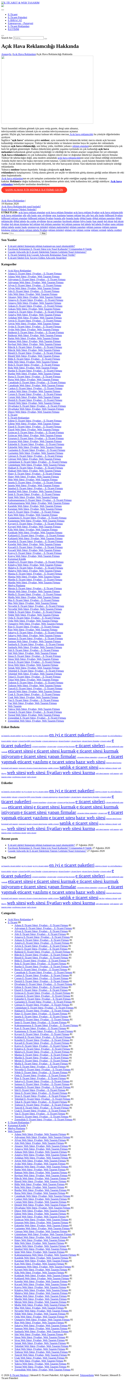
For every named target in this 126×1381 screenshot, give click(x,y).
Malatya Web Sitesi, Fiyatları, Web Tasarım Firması (34, 570)
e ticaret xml (102, 757)
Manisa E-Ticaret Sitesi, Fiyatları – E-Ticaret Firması (35, 573)
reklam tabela (18, 230)
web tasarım (114, 773)
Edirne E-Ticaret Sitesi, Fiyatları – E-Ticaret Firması (35, 420)
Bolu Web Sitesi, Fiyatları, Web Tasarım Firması (33, 367)
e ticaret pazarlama (39, 746)
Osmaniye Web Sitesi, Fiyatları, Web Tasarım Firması (35, 623)
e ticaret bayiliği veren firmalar (30, 741)
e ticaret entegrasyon (50, 741)
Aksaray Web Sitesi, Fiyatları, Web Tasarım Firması (34, 297)
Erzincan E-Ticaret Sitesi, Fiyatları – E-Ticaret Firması (36, 432)
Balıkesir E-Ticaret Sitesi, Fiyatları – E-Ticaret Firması (36, 332)
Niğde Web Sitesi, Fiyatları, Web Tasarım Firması (33, 615)
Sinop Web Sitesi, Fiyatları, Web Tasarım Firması (33, 659)
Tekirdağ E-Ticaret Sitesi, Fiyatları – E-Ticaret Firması (36, 670)
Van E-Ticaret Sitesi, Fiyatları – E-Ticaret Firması (33, 700)
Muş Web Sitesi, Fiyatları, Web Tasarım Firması (32, 603)
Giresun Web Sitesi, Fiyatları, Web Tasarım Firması (34, 459)
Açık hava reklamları (12, 178)
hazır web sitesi (90, 761)
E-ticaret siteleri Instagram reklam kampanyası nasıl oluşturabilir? (41, 246)
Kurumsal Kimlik (17, 559)
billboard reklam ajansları (14, 218)
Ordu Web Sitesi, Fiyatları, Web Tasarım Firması (33, 620)
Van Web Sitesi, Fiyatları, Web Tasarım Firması (32, 703)
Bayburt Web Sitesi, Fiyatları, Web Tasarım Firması (34, 344)
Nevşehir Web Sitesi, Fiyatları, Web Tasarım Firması (35, 609)
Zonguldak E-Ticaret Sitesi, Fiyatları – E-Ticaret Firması (37, 717)
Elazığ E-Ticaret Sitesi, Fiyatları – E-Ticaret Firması (34, 426)
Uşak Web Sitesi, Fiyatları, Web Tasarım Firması (33, 697)
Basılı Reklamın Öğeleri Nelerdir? (19, 209)
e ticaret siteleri (90, 745)
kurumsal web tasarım (9, 768)
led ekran (108, 221)
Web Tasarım (14, 706)
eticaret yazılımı (32, 761)
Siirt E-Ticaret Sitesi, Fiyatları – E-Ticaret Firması (33, 650)
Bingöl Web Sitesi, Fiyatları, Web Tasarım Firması (34, 356)
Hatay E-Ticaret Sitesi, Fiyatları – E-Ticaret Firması (34, 473)
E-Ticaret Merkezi (19, 1375)
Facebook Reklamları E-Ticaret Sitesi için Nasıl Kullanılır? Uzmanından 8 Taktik (50, 249)
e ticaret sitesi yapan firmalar (48, 756)
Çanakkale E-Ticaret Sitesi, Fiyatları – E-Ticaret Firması (37, 382)
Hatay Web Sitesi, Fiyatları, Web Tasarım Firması (33, 476)
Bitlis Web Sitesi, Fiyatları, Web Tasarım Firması (33, 361)
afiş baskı (32, 215)
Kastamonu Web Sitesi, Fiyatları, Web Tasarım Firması (36, 520)
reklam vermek (98, 230)
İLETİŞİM (13, 29)
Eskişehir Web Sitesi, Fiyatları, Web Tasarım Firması (35, 447)
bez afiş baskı (97, 215)
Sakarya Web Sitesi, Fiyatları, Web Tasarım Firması (34, 635)
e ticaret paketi (105, 741)
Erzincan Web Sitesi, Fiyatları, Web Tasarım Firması (35, 435)
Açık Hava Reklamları (13, 200)
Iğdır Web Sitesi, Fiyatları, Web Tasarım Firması (33, 479)
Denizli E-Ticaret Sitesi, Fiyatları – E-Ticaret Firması (35, 400)
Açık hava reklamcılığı (81, 134)
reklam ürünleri (56, 230)
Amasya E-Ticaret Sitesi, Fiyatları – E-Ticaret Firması (35, 300)
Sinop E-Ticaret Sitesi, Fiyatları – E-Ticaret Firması (34, 656)
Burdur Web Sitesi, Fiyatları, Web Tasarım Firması (34, 373)
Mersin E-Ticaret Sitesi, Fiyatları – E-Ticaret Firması (35, 588)
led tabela (86, 224)
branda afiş (59, 218)
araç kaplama (59, 215)
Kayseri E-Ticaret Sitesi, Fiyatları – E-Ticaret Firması (35, 523)
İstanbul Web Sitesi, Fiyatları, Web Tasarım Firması (34, 491)
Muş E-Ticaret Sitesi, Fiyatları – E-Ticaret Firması (33, 600)
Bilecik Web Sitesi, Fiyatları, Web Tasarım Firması (34, 350)
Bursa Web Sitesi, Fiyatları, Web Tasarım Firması (33, 379)
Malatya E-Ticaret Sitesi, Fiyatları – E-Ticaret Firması (35, 567)
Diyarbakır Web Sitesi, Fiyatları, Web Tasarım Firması (36, 409)
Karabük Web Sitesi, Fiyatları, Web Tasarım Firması (35, 506)
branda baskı (72, 218)
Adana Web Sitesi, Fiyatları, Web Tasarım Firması (34, 276)
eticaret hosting (64, 741)
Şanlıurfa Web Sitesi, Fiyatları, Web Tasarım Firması (35, 647)
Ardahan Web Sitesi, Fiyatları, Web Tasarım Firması (35, 317)
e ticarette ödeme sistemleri (87, 757)
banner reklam (73, 215)
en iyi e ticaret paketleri (71, 734)
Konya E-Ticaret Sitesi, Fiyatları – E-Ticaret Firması (35, 553)
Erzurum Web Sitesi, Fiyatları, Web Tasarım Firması (35, 441)
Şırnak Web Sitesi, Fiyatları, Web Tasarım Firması (33, 667)
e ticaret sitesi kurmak (55, 750)
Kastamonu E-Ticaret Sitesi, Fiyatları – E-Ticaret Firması (37, 517)
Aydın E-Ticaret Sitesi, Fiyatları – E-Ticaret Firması (34, 326)
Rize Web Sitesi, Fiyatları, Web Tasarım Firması (32, 629)
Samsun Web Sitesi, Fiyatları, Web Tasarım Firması (34, 641)
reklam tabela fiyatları (36, 230)
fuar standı (97, 221)
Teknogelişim (87, 1375)
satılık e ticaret (53, 768)
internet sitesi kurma (113, 763)
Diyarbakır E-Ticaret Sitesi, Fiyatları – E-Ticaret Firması (37, 406)
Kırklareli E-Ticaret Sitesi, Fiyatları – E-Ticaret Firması (36, 535)
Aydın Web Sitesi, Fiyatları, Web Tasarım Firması (33, 329)
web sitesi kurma (79, 772)
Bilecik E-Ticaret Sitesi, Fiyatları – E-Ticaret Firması (35, 347)
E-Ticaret (12, 14)
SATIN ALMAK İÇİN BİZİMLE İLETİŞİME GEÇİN (34, 189)
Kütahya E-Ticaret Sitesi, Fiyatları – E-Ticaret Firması (35, 562)
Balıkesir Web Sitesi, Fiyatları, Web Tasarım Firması (35, 335)
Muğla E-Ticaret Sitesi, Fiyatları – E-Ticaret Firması (34, 594)
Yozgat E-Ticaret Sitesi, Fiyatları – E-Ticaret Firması (35, 712)
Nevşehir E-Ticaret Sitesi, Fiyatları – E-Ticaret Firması (36, 606)
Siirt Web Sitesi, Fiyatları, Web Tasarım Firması (32, 653)
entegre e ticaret (101, 736)
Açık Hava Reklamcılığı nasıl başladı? (21, 206)
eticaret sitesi (20, 750)
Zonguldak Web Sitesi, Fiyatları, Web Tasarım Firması (36, 720)
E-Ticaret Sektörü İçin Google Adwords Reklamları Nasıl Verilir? (41, 255)
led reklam (35, 224)
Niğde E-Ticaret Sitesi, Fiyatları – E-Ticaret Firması (34, 612)
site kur (102, 768)
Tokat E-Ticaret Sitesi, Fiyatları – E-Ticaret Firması (34, 676)
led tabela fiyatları (101, 224)
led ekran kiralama (19, 224)
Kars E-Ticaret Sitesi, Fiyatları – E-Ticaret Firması (34, 512)
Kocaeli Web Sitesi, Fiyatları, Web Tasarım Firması (34, 550)
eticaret (14, 741)
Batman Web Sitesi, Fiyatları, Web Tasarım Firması (34, 341)
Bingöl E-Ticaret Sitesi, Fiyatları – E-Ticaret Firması (35, 353)
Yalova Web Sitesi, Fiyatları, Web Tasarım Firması (34, 709)
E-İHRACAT (15, 20)
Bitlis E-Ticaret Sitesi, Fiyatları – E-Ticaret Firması (34, 359)
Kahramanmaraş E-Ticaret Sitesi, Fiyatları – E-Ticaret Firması (40, 500)
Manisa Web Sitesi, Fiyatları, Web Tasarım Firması (34, 576)
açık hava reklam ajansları (32, 212)
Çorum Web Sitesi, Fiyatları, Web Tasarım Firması (34, 397)
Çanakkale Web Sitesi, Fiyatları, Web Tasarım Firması (36, 385)
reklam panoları (78, 227)
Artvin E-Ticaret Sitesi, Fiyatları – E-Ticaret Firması (34, 320)
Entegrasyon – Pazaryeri (20, 23)
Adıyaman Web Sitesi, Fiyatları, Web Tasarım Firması (35, 282)
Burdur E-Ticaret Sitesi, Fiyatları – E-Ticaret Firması (35, 370)
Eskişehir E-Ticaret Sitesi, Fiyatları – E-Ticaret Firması (36, 444)
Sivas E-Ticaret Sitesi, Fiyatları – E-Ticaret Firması (34, 662)
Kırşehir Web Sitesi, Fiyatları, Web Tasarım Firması (34, 544)
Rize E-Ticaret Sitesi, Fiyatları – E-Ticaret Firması (33, 626)
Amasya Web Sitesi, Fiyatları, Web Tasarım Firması (34, 303)
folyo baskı (86, 221)
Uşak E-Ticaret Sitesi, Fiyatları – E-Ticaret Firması (34, 694)
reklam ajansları (80, 146)
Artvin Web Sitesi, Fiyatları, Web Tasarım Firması (33, 323)
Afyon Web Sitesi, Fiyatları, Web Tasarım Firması (33, 288)
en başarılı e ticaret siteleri (11, 736)
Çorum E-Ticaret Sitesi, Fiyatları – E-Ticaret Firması (35, 394)
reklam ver (70, 230)
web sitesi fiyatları (44, 772)
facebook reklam (71, 221)
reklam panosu (93, 227)
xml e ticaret (31, 777)
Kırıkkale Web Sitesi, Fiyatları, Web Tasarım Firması (35, 532)
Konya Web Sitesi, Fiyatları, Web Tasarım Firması (34, 556)
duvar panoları (54, 221)
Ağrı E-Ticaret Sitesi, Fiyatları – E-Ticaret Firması (33, 291)
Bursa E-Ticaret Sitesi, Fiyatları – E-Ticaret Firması (34, 376)
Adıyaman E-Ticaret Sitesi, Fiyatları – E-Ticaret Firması (36, 279)
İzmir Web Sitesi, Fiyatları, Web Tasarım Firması (33, 497)
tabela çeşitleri (114, 230)
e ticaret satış (51, 746)
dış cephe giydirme (36, 221)
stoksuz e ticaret (111, 768)
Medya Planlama (16, 585)
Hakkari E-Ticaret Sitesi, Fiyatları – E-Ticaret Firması (35, 467)
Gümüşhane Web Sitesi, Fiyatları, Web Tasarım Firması (36, 464)
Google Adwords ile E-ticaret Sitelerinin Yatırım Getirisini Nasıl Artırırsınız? (47, 252)
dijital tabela (19, 221)
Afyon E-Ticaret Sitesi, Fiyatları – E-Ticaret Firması (34, 285)
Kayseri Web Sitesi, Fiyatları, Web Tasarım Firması (34, 526)
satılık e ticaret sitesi (79, 767)
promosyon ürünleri (38, 227)
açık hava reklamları (11, 215)
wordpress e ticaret (19, 777)
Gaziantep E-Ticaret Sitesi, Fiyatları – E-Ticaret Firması (36, 450)
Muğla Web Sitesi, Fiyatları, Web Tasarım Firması (33, 597)
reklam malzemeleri (59, 227)
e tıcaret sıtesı (62, 761)
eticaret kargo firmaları (90, 741)
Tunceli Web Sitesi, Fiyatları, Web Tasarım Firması (34, 691)
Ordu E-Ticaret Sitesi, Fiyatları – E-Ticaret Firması (34, 617)
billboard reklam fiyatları (40, 218)
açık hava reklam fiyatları (87, 212)
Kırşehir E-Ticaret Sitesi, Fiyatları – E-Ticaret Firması (35, 541)
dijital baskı (86, 218)
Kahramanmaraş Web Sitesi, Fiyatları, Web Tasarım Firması (39, 503)
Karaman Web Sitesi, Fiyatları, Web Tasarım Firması (35, 509)
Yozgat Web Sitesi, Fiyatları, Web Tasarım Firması (34, 715)
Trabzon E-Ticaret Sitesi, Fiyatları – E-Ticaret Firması (35, 682)
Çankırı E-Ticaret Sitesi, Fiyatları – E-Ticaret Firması (35, 388)
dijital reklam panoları (103, 218)
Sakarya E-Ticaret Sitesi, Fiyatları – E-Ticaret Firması (35, 632)
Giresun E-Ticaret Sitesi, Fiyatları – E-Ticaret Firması (35, 456)
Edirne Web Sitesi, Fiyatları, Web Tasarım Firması (34, 423)
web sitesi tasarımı (102, 773)
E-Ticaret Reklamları (18, 26)
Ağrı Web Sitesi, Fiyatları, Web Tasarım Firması (32, 294)
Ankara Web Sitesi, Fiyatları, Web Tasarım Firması (34, 308)
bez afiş (86, 215)
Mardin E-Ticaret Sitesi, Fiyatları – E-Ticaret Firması (35, 579)
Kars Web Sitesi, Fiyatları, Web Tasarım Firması (33, 514)
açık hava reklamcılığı (69, 157)
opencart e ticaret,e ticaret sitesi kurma (33, 768)
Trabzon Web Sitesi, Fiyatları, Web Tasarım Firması (34, 685)
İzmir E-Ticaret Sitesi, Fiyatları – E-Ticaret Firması (34, 494)
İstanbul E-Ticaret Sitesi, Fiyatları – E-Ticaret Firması (35, 488)
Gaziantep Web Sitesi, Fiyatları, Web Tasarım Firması (35, 453)
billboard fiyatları (114, 215)
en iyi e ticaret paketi (41, 736)
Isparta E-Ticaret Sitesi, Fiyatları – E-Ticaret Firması (35, 482)
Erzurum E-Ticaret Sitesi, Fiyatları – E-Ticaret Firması (36, 438)
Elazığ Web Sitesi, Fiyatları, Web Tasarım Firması (33, 429)
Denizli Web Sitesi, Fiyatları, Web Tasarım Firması (34, 403)
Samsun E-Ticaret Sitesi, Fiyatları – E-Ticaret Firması (35, 638)
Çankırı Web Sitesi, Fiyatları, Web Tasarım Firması (34, 391)
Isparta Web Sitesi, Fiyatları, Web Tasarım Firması (34, 485)
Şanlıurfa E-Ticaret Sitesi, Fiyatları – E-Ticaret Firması (36, 644)
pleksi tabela (7, 227)
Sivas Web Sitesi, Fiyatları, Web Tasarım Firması (33, 665)
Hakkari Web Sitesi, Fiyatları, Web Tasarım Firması (34, 470)
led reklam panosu (71, 224)
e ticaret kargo (76, 741)
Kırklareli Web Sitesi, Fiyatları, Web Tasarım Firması (35, 538)
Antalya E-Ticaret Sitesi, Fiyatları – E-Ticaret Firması (35, 311)
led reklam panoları (51, 224)
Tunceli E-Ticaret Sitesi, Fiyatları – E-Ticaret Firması (35, 688)
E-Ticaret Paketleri (17, 17)
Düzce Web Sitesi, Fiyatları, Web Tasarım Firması (33, 411)
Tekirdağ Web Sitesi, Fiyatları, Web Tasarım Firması (35, 673)
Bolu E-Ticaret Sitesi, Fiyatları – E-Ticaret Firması (34, 364)
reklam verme (83, 230)
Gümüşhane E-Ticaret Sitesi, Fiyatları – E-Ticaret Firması (37, 461)
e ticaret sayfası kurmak (66, 746)
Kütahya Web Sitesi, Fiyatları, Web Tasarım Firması (35, 564)
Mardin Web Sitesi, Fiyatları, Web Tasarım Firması (34, 582)
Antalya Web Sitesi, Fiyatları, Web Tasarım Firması (34, 314)
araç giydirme (44, 215)
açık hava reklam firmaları (59, 212)
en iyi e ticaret (26, 736)
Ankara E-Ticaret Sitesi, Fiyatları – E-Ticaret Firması (35, 306)
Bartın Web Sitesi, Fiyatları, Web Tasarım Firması (33, 338)
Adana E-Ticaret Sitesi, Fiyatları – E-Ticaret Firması (35, 273)
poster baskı (21, 227)
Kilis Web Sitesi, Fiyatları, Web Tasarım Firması (33, 529)
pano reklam (117, 224)
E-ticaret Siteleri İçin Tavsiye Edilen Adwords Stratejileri (37, 257)
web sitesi (16, 772)
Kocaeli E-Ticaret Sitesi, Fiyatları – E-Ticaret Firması (35, 547)
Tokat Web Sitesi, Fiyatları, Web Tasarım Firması (33, 679)
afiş (24, 215)
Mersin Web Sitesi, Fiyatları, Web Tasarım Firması (34, 591)
